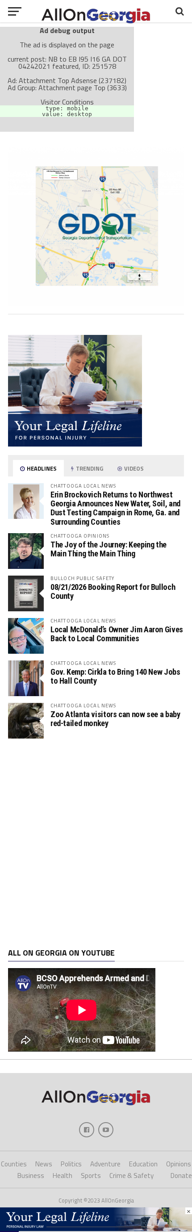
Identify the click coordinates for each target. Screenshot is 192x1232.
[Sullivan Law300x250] (75, 444)
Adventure (105, 1164)
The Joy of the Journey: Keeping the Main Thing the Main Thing (108, 549)
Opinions (178, 1164)
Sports (91, 1175)
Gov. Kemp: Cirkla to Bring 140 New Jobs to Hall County (115, 676)
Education (143, 1164)
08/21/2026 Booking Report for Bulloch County (112, 591)
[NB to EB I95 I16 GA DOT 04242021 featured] (96, 303)
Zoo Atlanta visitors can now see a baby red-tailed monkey (115, 719)
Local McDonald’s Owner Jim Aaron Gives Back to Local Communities (116, 634)
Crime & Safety (131, 1175)
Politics (71, 1164)
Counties (14, 1164)
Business (30, 1175)
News (43, 1164)
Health (62, 1175)
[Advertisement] (96, 844)
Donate (181, 1175)
